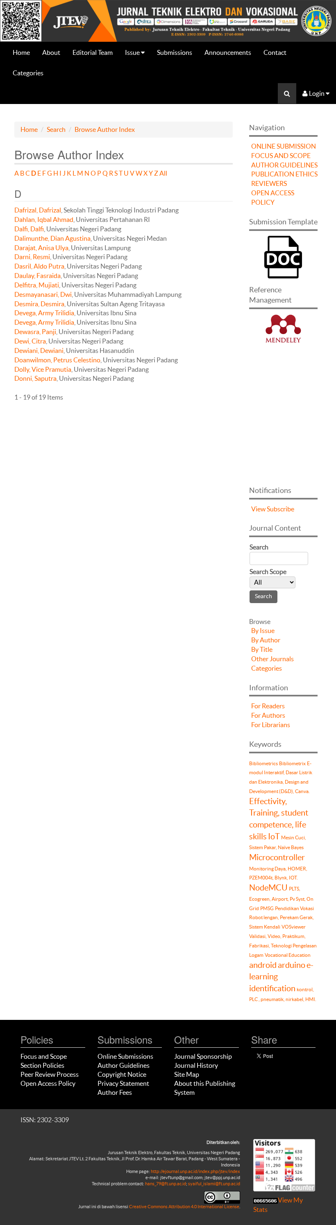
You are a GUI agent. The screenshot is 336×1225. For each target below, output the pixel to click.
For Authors (268, 715)
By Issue (263, 630)
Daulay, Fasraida (37, 275)
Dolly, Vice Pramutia (42, 369)
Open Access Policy (47, 1083)
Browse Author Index (105, 129)
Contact (274, 52)
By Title (261, 649)
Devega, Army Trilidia (44, 312)
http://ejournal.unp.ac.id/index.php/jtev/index (195, 1171)
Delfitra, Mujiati (36, 285)
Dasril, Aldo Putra (39, 266)
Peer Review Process (49, 1074)
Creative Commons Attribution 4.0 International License (184, 1206)
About (51, 52)
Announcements (227, 52)
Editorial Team (93, 52)
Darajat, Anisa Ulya (41, 247)
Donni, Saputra (35, 378)
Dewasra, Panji (35, 331)
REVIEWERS (269, 183)
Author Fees (115, 1092)
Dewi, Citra (30, 341)
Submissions (174, 52)
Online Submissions (125, 1056)
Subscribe (280, 509)
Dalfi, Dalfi (29, 229)
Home (21, 52)
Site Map (186, 1074)
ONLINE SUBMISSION (283, 146)
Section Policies (42, 1065)
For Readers (268, 706)
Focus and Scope (43, 1056)
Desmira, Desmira (39, 303)
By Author (265, 640)
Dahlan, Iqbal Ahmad (43, 219)
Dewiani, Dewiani (39, 350)
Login (317, 93)
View (258, 509)
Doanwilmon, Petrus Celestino (57, 360)
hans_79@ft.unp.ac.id (165, 1183)
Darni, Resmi (32, 256)
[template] (283, 256)
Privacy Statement (123, 1083)
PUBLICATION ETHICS (284, 174)
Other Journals (272, 658)
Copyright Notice (122, 1074)
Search (56, 129)
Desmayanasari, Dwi (43, 294)
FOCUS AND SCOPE (281, 155)
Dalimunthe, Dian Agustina (52, 238)
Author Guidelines (124, 1065)
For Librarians (270, 724)
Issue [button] (133, 52)
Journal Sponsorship (203, 1056)
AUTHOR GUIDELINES (284, 165)
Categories (28, 73)
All (163, 173)
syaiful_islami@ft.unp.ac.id (214, 1183)
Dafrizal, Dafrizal (37, 210)
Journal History (196, 1065)
